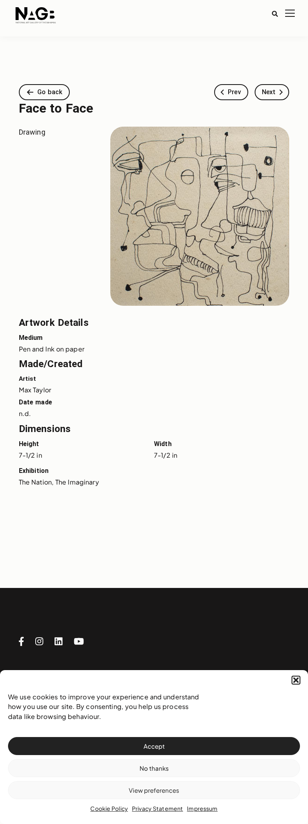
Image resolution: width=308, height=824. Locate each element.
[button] (296, 680)
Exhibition (34, 471)
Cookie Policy (109, 808)
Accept (154, 746)
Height (29, 444)
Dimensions (45, 428)
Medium (31, 337)
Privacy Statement (157, 808)
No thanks (154, 768)
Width (163, 444)
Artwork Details (54, 322)
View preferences (154, 790)
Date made (35, 402)
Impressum (202, 808)
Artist (27, 378)
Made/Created (51, 364)
